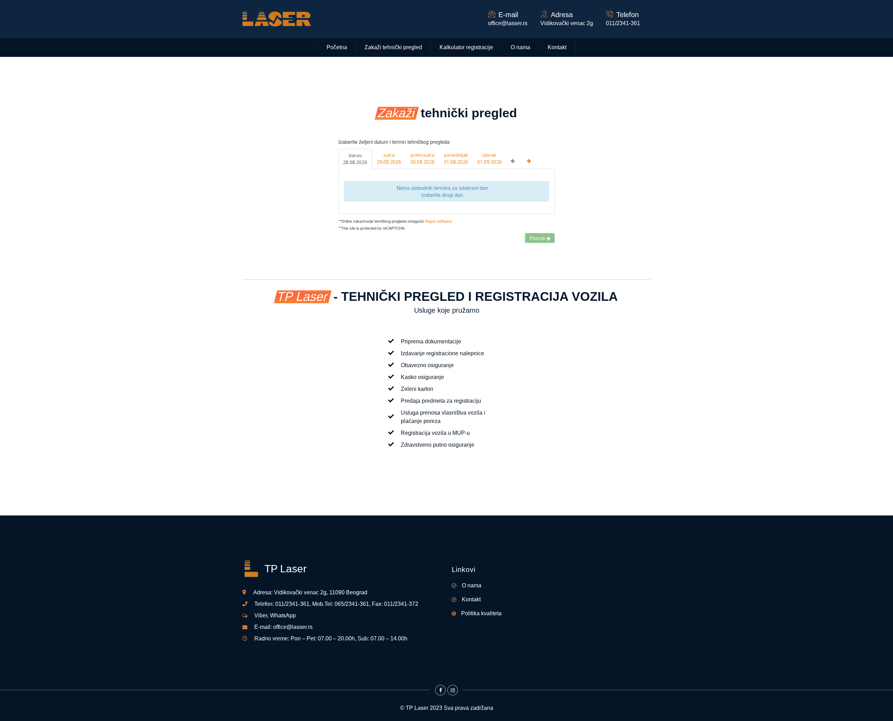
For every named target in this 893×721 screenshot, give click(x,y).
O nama (520, 47)
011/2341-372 (401, 604)
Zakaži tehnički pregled (393, 47)
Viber (260, 615)
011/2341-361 (292, 604)
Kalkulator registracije (466, 47)
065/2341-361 (352, 604)
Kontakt (557, 47)
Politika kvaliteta (481, 613)
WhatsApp (283, 615)
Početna (337, 47)
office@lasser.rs (507, 23)
